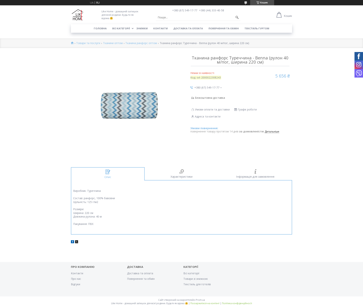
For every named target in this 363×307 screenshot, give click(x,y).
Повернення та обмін (224, 28)
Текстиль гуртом (256, 28)
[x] (76, 242)
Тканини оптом (113, 43)
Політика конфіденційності (237, 303)
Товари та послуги (88, 43)
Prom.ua (200, 300)
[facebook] (72, 242)
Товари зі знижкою (195, 279)
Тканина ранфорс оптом (141, 43)
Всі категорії (121, 28)
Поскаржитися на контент (205, 303)
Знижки (142, 28)
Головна (100, 28)
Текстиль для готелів (197, 284)
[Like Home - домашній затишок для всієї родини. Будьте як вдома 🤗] (77, 14)
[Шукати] (237, 17)
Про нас (76, 279)
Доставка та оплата (188, 28)
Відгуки (75, 284)
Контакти (160, 28)
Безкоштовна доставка (210, 97)
